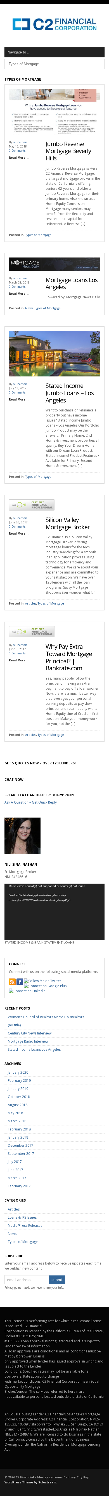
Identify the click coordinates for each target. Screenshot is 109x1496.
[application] (54, 912)
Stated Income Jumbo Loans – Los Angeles (70, 392)
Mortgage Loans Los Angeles (72, 283)
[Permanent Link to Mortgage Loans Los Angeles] (54, 275)
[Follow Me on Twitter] (42, 981)
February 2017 (19, 1186)
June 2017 (15, 1169)
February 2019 (19, 1080)
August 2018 (17, 1104)
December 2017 (20, 1145)
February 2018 (19, 1129)
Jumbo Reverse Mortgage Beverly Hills (68, 151)
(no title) (14, 1025)
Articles (30, 603)
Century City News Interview (29, 1033)
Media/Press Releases (25, 1225)
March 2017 (17, 1178)
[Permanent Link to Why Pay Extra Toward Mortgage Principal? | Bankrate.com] (31, 641)
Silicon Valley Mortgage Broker (68, 523)
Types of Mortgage (38, 235)
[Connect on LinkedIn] (27, 991)
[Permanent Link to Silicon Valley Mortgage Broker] (31, 514)
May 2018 (15, 1113)
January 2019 (18, 1088)
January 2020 (18, 1072)
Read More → (19, 158)
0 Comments (17, 151)
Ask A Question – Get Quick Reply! (31, 802)
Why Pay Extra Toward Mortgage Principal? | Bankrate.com (69, 657)
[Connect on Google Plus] (45, 986)
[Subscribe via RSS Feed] (12, 981)
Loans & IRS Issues (22, 1217)
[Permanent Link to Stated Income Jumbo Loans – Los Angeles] (54, 380)
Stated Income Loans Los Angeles (34, 1049)
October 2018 (19, 1096)
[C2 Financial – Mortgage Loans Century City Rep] (54, 29)
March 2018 (17, 1121)
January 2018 (18, 1137)
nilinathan (20, 142)
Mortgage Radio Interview (28, 1041)
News (29, 308)
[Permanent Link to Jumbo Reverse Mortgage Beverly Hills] (54, 139)
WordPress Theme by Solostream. (30, 1482)
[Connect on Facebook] (19, 981)
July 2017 (15, 1161)
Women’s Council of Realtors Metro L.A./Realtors (46, 1017)
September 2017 (21, 1153)
